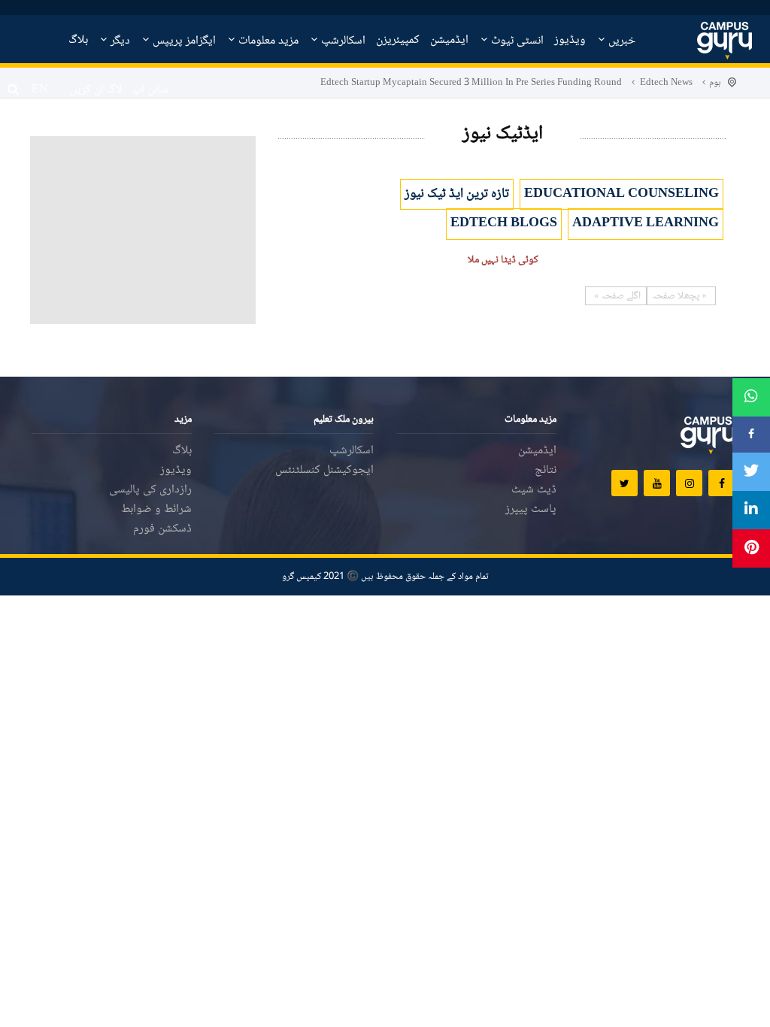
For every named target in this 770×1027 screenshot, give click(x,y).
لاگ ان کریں (96, 90)
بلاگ (78, 40)
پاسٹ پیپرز (530, 509)
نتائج (545, 470)
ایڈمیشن (449, 40)
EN (40, 90)
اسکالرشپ (341, 41)
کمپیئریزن (398, 40)
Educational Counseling (621, 194)
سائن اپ (150, 90)
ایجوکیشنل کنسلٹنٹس (324, 470)
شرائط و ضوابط (156, 509)
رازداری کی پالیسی (150, 490)
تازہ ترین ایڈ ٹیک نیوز (457, 194)
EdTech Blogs (503, 223)
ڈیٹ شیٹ (533, 490)
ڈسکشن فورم (162, 529)
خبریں (620, 41)
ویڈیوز (570, 40)
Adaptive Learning (645, 223)
